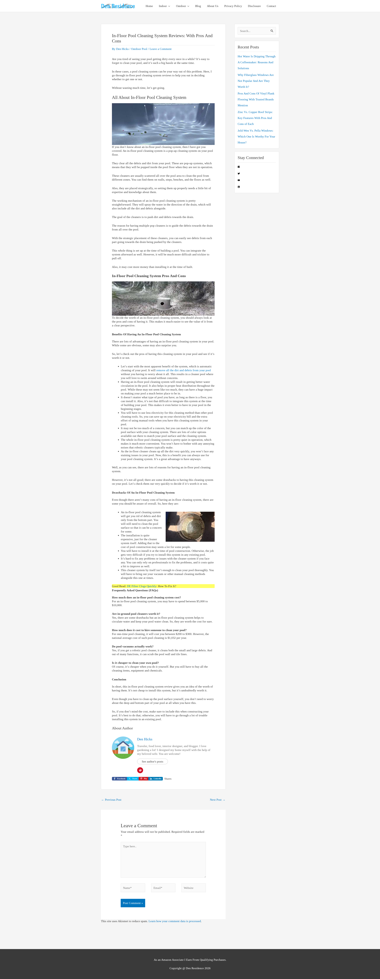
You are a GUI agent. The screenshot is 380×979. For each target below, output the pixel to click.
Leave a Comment (161, 48)
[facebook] (239, 167)
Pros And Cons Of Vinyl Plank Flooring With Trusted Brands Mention (256, 99)
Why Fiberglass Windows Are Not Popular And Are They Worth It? (256, 80)
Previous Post (111, 799)
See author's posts (152, 761)
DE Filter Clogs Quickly (141, 586)
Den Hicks (144, 739)
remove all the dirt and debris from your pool (183, 370)
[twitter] (239, 173)
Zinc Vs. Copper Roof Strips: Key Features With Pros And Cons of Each (255, 117)
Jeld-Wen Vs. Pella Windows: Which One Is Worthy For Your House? (256, 136)
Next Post (217, 799)
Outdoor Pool (139, 48)
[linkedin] (239, 187)
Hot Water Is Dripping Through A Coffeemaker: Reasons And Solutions (257, 62)
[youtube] (239, 180)
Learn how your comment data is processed (175, 921)
